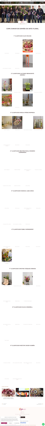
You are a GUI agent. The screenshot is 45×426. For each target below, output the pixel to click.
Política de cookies (27, 425)
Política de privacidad (11, 424)
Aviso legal (15, 424)
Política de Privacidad (33, 425)
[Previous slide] (2, 394)
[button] (19, 417)
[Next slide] (42, 394)
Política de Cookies (7, 424)
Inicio (2, 4)
